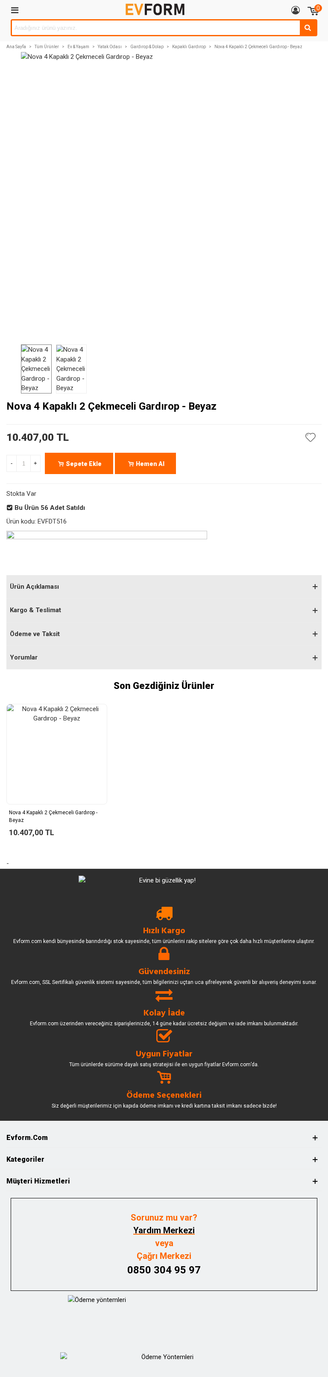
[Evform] (155, 9)
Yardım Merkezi (164, 1230)
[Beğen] (311, 437)
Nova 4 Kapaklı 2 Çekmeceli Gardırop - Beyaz (53, 816)
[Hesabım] (295, 10)
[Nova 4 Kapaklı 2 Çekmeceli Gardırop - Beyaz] (57, 754)
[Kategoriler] (14, 10)
